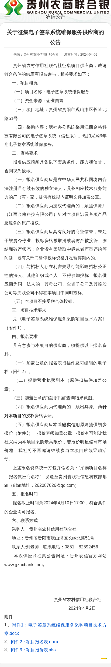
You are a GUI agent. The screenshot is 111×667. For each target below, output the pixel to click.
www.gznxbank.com (23, 564)
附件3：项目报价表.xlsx (34, 650)
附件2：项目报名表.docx (34, 641)
